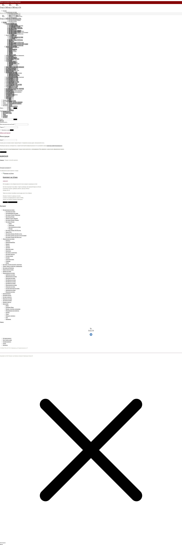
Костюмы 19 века (10, 222)
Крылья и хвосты (7, 302)
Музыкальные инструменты (12, 310)
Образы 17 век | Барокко (12, 218)
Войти (11, 130)
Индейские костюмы (11, 280)
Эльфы (7, 263)
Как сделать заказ (7, 340)
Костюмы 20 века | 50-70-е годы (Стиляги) (16, 235)
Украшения (8, 319)
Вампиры (8, 240)
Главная (2, 160)
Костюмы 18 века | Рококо (12, 220)
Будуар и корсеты (7, 297)
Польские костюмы (10, 286)
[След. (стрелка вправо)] (2, 544)
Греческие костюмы (10, 278)
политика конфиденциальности (54, 145)
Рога (7, 317)
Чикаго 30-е (9, 232)
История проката (7, 338)
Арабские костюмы (10, 275)
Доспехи (8, 247)
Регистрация (3, 152)
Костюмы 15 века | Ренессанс (13, 215)
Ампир (10, 223)
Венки (7, 305)
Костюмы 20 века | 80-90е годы (13, 237)
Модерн (11, 228)
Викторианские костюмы (15, 227)
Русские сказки (9, 256)
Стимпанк (8, 261)
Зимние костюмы (7, 271)
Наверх (2, 322)
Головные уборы (10, 307)
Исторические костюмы (8, 210)
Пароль (2, 127)
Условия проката (7, 341)
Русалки (8, 257)
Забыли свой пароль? (5, 133)
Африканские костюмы (11, 276)
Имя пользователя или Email (7, 124)
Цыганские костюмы (10, 290)
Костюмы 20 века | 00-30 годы (13, 230)
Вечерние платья (7, 295)
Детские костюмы (7, 300)
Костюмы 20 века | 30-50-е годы (14, 234)
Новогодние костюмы (8, 269)
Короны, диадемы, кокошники (13, 309)
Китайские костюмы (10, 283)
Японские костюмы (10, 292)
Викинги (8, 244)
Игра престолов (9, 249)
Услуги (4, 343)
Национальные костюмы (9, 273)
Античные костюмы (10, 211)
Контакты (5, 345)
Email (1, 140)
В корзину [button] (5, 202)
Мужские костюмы (7, 298)
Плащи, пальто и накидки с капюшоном (12, 266)
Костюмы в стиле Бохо (11, 252)
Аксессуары (5, 304)
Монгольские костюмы (11, 285)
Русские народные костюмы (12, 288)
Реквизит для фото (10, 316)
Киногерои (8, 251)
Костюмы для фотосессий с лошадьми (12, 264)
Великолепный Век (10, 242)
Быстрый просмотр (12, 202)
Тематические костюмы (8, 239)
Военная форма (7, 293)
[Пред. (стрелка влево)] (0, 544)
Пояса (7, 314)
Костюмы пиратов (10, 254)
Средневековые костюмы (12, 213)
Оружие (7, 312)
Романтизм (11, 225)
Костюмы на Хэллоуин (8, 268)
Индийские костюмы (11, 281)
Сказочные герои (10, 259)
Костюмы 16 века (10, 216)
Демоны (8, 245)
